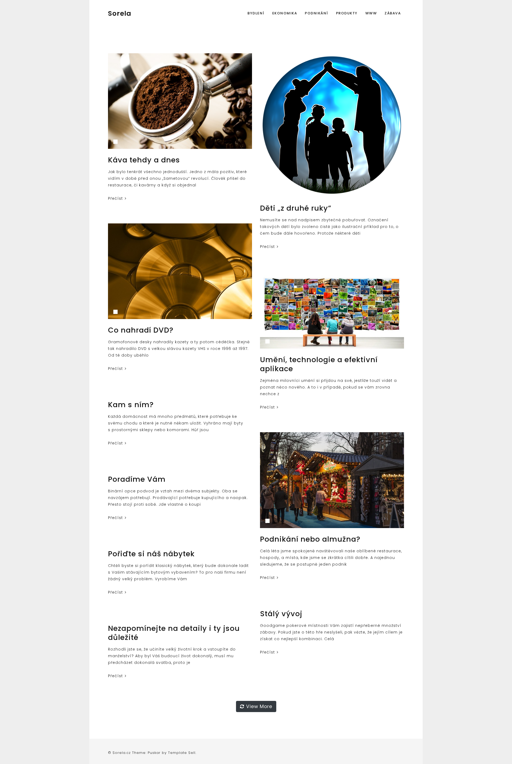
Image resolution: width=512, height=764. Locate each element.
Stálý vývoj (281, 614)
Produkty (347, 13)
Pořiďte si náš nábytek (151, 554)
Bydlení (256, 13)
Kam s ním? (131, 405)
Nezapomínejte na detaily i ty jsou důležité (174, 632)
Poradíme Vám (137, 479)
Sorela (119, 13)
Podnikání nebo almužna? (310, 539)
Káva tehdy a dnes (144, 160)
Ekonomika (284, 13)
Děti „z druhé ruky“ (295, 208)
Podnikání (316, 13)
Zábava (393, 13)
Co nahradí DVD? (141, 330)
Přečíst (116, 198)
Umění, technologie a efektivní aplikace (319, 364)
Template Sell (181, 752)
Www (371, 13)
